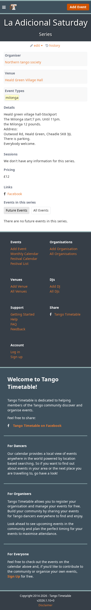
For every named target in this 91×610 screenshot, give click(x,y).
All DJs (55, 291)
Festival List (19, 263)
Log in (15, 352)
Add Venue (19, 286)
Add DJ (55, 286)
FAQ (13, 324)
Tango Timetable (67, 314)
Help (14, 319)
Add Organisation (63, 249)
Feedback (17, 329)
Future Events (16, 210)
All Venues (18, 291)
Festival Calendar (23, 258)
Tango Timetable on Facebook (37, 425)
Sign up (16, 357)
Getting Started (22, 314)
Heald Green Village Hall (24, 80)
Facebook (14, 194)
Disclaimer (45, 605)
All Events (41, 210)
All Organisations (63, 253)
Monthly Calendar (24, 253)
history (54, 45)
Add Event (78, 7)
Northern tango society (23, 62)
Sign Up (13, 576)
